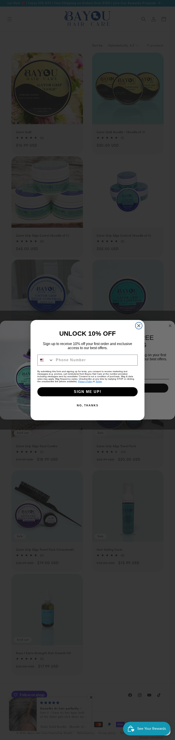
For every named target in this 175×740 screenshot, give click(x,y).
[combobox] (46, 360)
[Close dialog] (138, 325)
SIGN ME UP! (87, 392)
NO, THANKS (87, 405)
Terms (98, 381)
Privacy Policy (85, 381)
